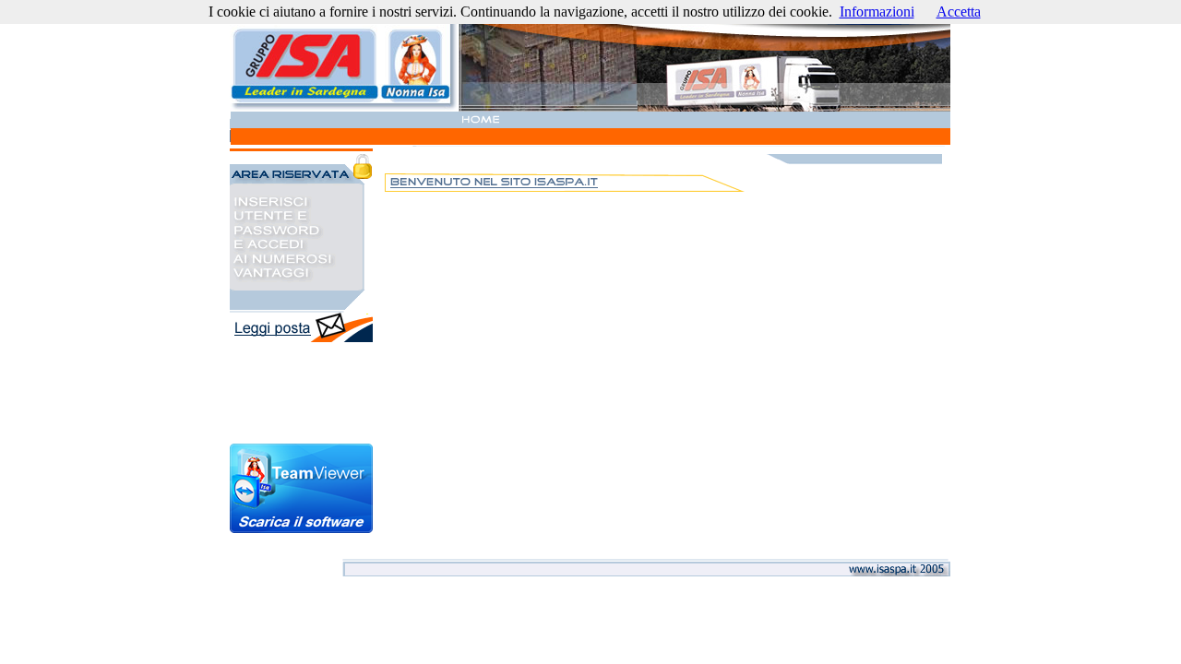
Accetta (958, 11)
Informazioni (877, 11)
